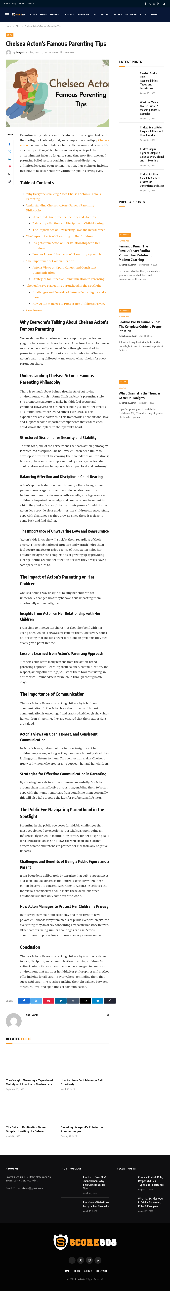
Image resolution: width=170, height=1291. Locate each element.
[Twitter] (9, 151)
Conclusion (34, 310)
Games (123, 382)
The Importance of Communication (50, 261)
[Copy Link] (9, 181)
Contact (30, 3)
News (43, 14)
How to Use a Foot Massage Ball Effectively (82, 1082)
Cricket (117, 14)
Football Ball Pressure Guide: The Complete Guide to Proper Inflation (140, 326)
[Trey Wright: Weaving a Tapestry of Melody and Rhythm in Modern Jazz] (30, 1061)
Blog (14, 3)
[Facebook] (9, 144)
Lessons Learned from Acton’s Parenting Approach (67, 254)
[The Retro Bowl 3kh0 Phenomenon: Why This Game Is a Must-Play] (70, 1181)
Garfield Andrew (129, 265)
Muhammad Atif (129, 336)
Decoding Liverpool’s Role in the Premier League (82, 1129)
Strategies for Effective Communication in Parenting (68, 279)
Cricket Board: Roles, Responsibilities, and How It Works (151, 131)
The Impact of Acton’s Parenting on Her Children (59, 236)
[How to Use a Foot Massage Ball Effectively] (85, 1061)
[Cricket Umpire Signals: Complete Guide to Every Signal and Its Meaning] (128, 153)
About (21, 3)
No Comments (51, 52)
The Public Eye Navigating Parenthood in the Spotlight (63, 285)
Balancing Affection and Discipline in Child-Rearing (68, 223)
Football (56, 14)
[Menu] (7, 14)
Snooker (131, 14)
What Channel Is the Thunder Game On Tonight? (140, 395)
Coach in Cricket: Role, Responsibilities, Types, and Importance (149, 81)
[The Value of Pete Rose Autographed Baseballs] (70, 1206)
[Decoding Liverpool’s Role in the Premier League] (85, 1109)
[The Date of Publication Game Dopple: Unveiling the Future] (30, 1109)
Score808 (79, 1279)
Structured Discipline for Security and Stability (64, 217)
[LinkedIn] (9, 159)
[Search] (163, 3)
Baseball (83, 14)
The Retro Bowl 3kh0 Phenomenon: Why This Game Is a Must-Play (95, 1182)
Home (7, 3)
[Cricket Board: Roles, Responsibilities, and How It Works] (128, 131)
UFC (95, 14)
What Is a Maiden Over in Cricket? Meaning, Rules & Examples (150, 108)
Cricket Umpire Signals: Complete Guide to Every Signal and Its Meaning (152, 154)
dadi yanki (20, 52)
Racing (69, 14)
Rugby (104, 14)
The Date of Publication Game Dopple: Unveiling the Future (25, 1129)
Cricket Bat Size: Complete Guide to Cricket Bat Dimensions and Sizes (152, 180)
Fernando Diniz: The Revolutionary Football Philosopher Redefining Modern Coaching (135, 253)
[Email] (9, 174)
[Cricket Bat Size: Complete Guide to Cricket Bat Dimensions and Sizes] (128, 178)
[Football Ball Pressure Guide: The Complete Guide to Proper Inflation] (141, 300)
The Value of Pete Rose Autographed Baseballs (96, 1204)
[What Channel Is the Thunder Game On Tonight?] (141, 371)
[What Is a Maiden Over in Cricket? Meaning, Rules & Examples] (128, 106)
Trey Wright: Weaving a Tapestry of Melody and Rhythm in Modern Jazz (29, 1082)
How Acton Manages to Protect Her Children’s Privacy (69, 304)
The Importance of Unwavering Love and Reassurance (69, 230)
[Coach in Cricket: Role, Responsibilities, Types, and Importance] (128, 77)
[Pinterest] (9, 166)
